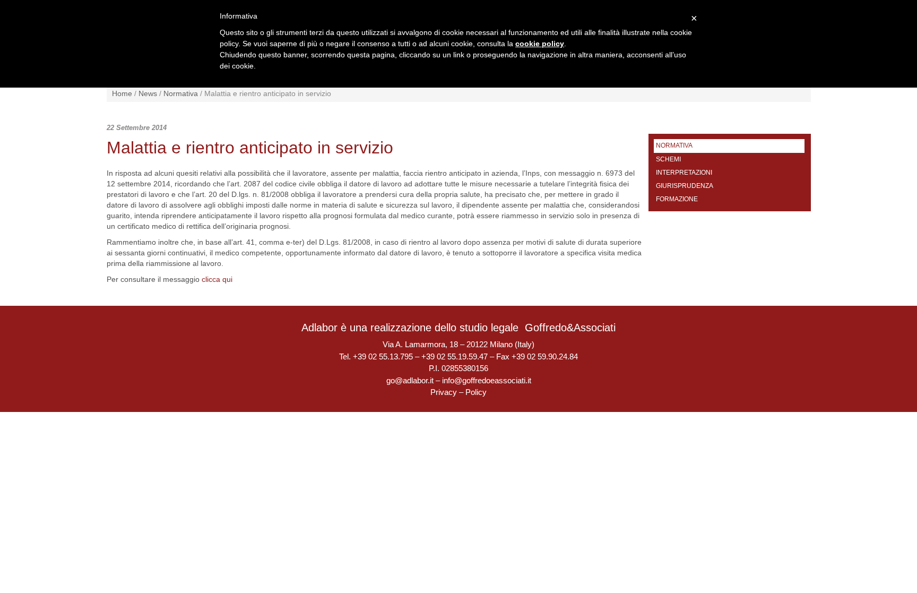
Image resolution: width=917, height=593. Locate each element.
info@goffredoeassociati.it (486, 380)
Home (122, 93)
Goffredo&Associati (570, 327)
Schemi (668, 159)
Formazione (677, 199)
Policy (476, 392)
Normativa (180, 93)
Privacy (443, 392)
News (148, 93)
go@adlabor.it (410, 380)
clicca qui (217, 279)
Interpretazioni (684, 172)
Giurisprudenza (684, 186)
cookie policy (539, 43)
